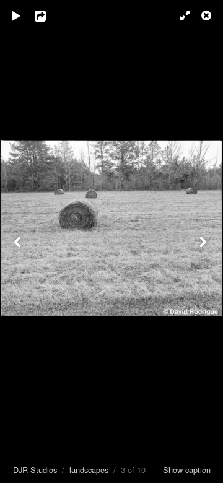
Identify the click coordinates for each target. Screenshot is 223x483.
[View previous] (18, 241)
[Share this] (48, 15)
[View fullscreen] (179, 15)
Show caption (187, 470)
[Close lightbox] (207, 15)
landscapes (88, 470)
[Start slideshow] (16, 15)
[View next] (204, 241)
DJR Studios (35, 470)
